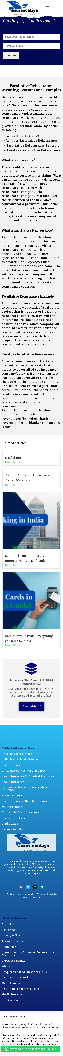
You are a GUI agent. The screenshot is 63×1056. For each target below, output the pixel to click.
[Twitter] (28, 887)
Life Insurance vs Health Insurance (25, 801)
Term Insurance (12, 795)
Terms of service (13, 941)
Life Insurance (11, 765)
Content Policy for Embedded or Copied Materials (29, 954)
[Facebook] (21, 887)
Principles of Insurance (17, 753)
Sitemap (7, 966)
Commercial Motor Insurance (21, 812)
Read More (13, 462)
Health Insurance (13, 781)
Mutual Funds (11, 983)
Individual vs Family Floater (20, 759)
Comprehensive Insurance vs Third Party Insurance (28, 789)
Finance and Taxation (16, 818)
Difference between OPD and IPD (23, 770)
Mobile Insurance (13, 994)
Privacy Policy (11, 935)
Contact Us (8, 929)
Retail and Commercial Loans (21, 988)
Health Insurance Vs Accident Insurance (28, 776)
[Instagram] (34, 887)
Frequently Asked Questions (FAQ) (24, 972)
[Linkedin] (41, 887)
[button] (48, 8)
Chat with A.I (31, 706)
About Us (8, 924)
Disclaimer (13, 457)
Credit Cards (10, 823)
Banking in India (12, 829)
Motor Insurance (12, 806)
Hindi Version (11, 1000)
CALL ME (10, 55)
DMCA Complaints (13, 960)
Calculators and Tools (15, 977)
